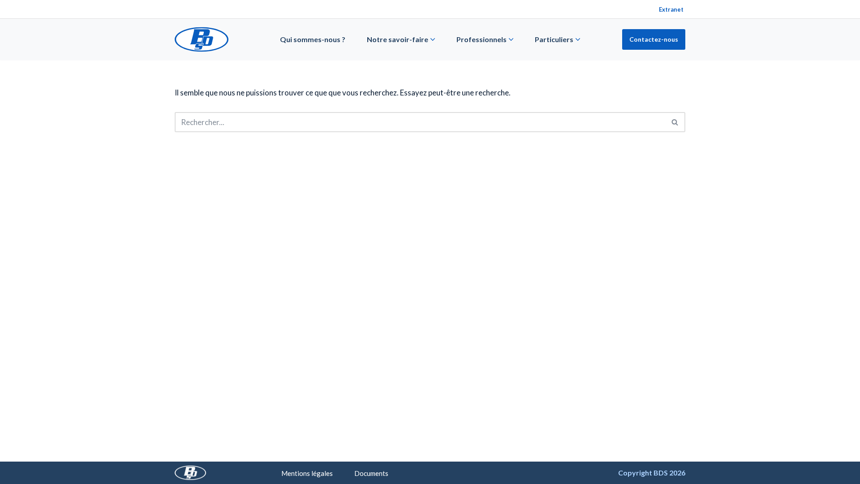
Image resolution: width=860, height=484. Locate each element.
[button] (432, 39)
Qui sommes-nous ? (312, 39)
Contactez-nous (653, 39)
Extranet (671, 9)
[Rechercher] (675, 122)
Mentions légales (307, 473)
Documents (371, 473)
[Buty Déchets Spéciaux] (201, 39)
